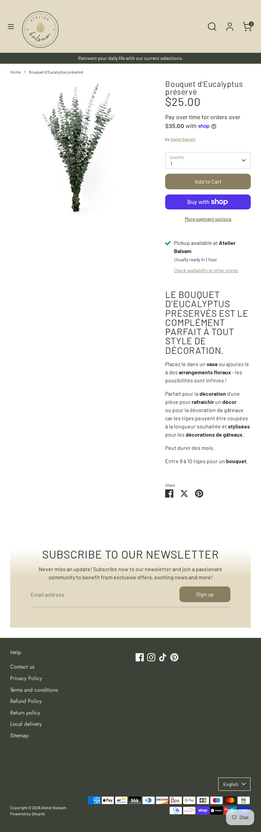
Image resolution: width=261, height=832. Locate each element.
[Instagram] (175, 479)
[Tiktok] (187, 479)
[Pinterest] (198, 479)
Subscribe (183, 456)
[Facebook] (164, 479)
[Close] (226, 334)
